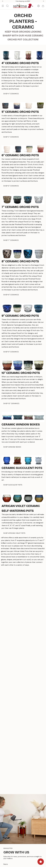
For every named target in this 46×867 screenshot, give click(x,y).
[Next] (43, 1)
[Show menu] (3, 5)
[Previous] (3, 1)
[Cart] (43, 5)
